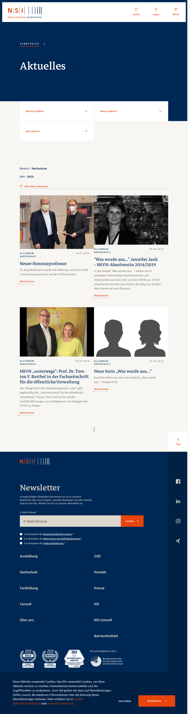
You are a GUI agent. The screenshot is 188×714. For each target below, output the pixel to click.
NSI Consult (102, 623)
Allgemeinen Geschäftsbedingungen (62, 542)
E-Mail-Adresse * (29, 515)
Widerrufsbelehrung (53, 546)
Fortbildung (29, 591)
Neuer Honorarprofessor (43, 262)
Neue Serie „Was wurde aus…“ (122, 369)
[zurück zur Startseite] (38, 464)
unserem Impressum (61, 703)
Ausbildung (29, 559)
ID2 (95, 607)
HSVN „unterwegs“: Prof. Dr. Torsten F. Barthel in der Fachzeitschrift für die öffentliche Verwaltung (45, 377)
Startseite (29, 43)
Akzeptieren (154, 701)
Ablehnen (124, 701)
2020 (30, 176)
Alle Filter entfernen (36, 186)
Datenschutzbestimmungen (57, 537)
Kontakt (99, 575)
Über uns (27, 623)
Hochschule (39, 168)
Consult (25, 607)
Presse (98, 591)
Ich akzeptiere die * (49, 537)
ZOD (96, 559)
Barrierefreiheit (105, 639)
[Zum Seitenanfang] (175, 445)
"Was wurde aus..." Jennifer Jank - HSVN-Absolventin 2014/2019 (124, 261)
